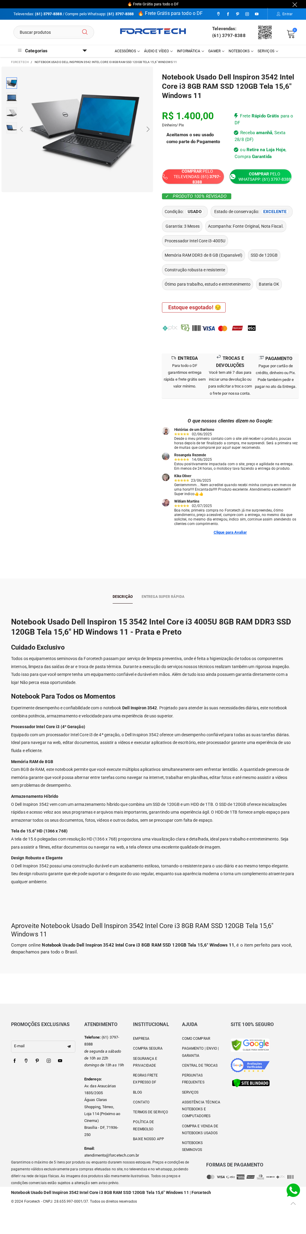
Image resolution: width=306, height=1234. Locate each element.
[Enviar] (84, 32)
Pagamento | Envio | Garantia (200, 1051)
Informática (188, 51)
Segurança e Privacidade (145, 1062)
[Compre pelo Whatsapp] (293, 1190)
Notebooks (239, 51)
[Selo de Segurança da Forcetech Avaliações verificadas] (250, 1065)
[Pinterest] (237, 14)
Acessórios (125, 51)
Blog (137, 1092)
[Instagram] (247, 14)
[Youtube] (256, 14)
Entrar (287, 14)
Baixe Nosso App (148, 1139)
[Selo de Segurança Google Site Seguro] (250, 1045)
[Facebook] (228, 14)
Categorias (36, 50)
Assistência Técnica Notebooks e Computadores (201, 1109)
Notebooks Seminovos (192, 1146)
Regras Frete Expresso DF (145, 1078)
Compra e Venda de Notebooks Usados (200, 1129)
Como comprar (196, 1039)
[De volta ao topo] (293, 1203)
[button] (21, 129)
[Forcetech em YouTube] (60, 1061)
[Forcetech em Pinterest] (37, 1061)
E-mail (19, 1046)
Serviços (266, 51)
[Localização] (218, 14)
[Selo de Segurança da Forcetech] (251, 1083)
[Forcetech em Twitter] (26, 1061)
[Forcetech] (153, 31)
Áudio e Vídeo (156, 51)
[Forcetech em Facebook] (14, 1061)
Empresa (141, 1039)
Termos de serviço (150, 1112)
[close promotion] (294, 4)
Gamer (214, 51)
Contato (141, 1102)
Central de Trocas (200, 1065)
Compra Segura (147, 1048)
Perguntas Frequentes (193, 1078)
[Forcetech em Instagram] (48, 1061)
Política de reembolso (143, 1125)
